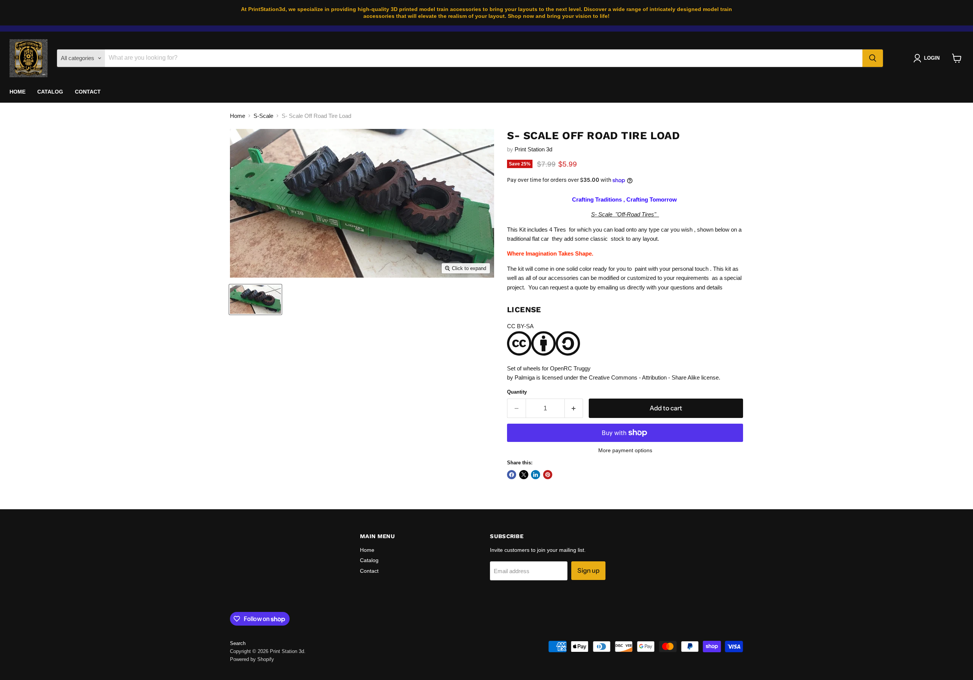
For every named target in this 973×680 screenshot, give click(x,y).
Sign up (588, 570)
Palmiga (525, 377)
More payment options (625, 450)
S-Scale (263, 116)
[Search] (872, 58)
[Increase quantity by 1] (574, 408)
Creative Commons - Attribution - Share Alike (644, 377)
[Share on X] (523, 474)
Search (238, 643)
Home (18, 92)
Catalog (50, 92)
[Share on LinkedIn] (535, 474)
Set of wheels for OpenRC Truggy (549, 368)
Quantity (517, 392)
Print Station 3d (533, 149)
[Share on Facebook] (511, 474)
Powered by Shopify (252, 659)
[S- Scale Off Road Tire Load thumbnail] (255, 299)
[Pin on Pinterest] (547, 474)
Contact (88, 92)
